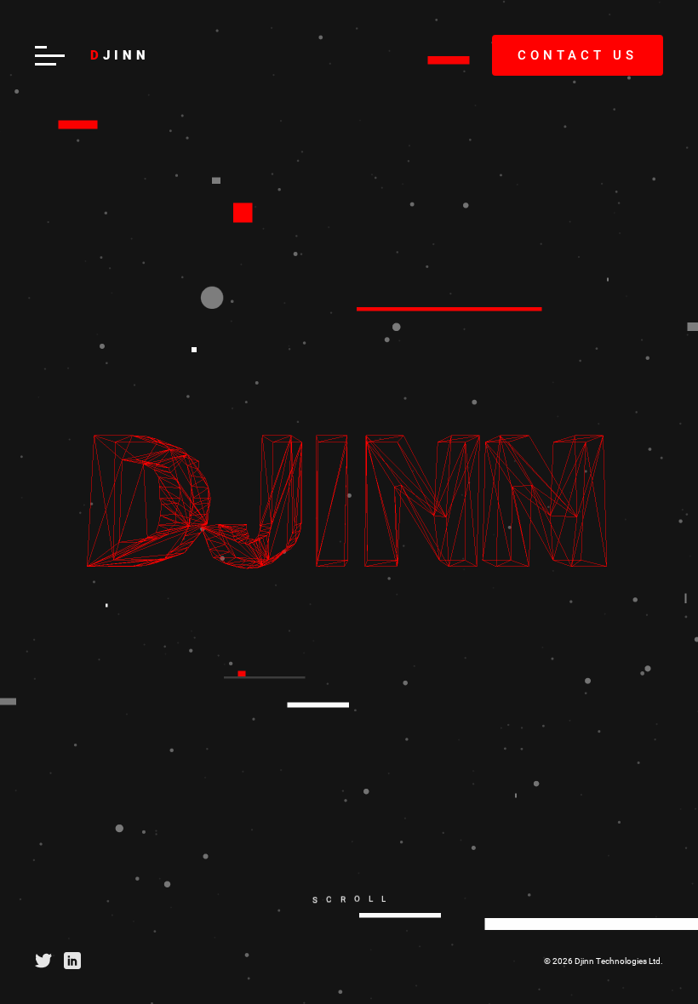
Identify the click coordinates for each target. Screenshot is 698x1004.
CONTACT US (578, 55)
